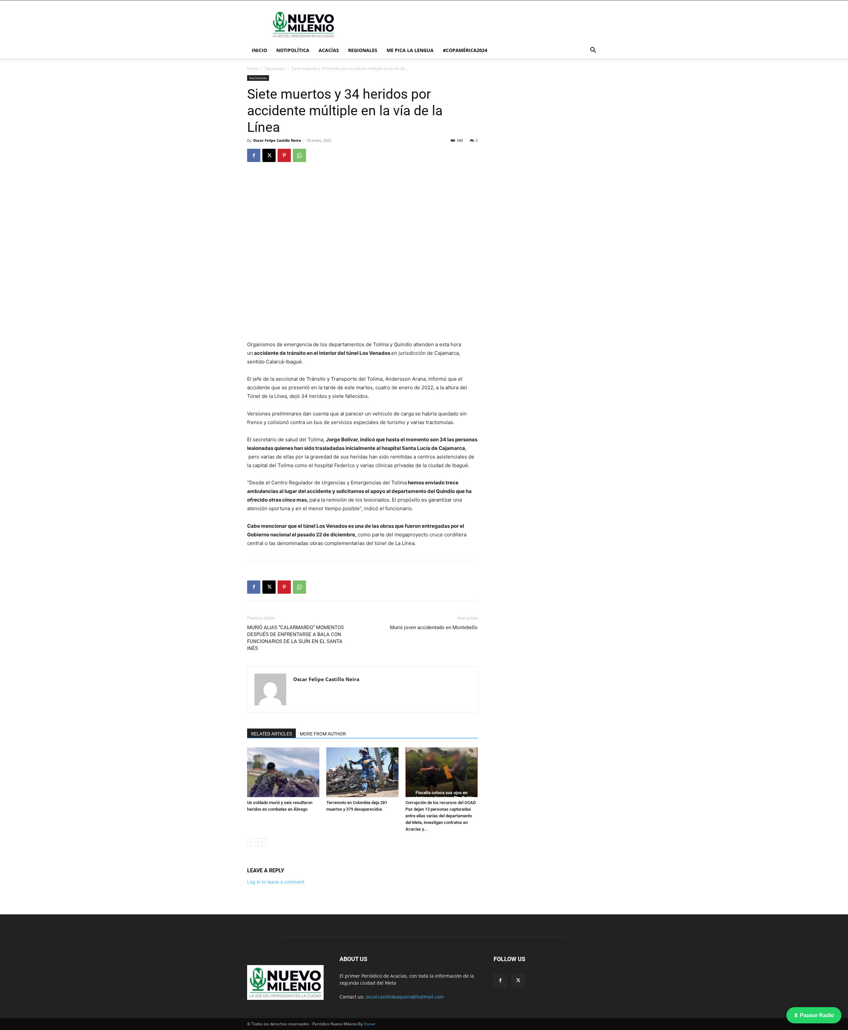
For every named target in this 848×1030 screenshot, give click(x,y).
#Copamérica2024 (465, 50)
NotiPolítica (292, 50)
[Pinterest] (284, 155)
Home (252, 68)
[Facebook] (253, 155)
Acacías (329, 50)
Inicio (259, 50)
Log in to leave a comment (275, 882)
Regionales (362, 50)
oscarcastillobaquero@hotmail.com (405, 997)
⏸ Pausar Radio (814, 1015)
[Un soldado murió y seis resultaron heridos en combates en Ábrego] (283, 772)
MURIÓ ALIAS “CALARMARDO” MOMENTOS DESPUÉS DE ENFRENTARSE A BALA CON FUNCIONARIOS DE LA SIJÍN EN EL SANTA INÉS (295, 637)
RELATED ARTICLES (271, 733)
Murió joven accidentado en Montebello (434, 627)
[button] (593, 51)
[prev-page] (251, 842)
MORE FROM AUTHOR (323, 733)
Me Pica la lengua (410, 50)
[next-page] (262, 842)
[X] (269, 155)
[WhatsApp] (299, 155)
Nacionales (275, 68)
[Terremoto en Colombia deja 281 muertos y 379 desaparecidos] (362, 772)
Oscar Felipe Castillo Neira (277, 140)
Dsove (369, 1024)
